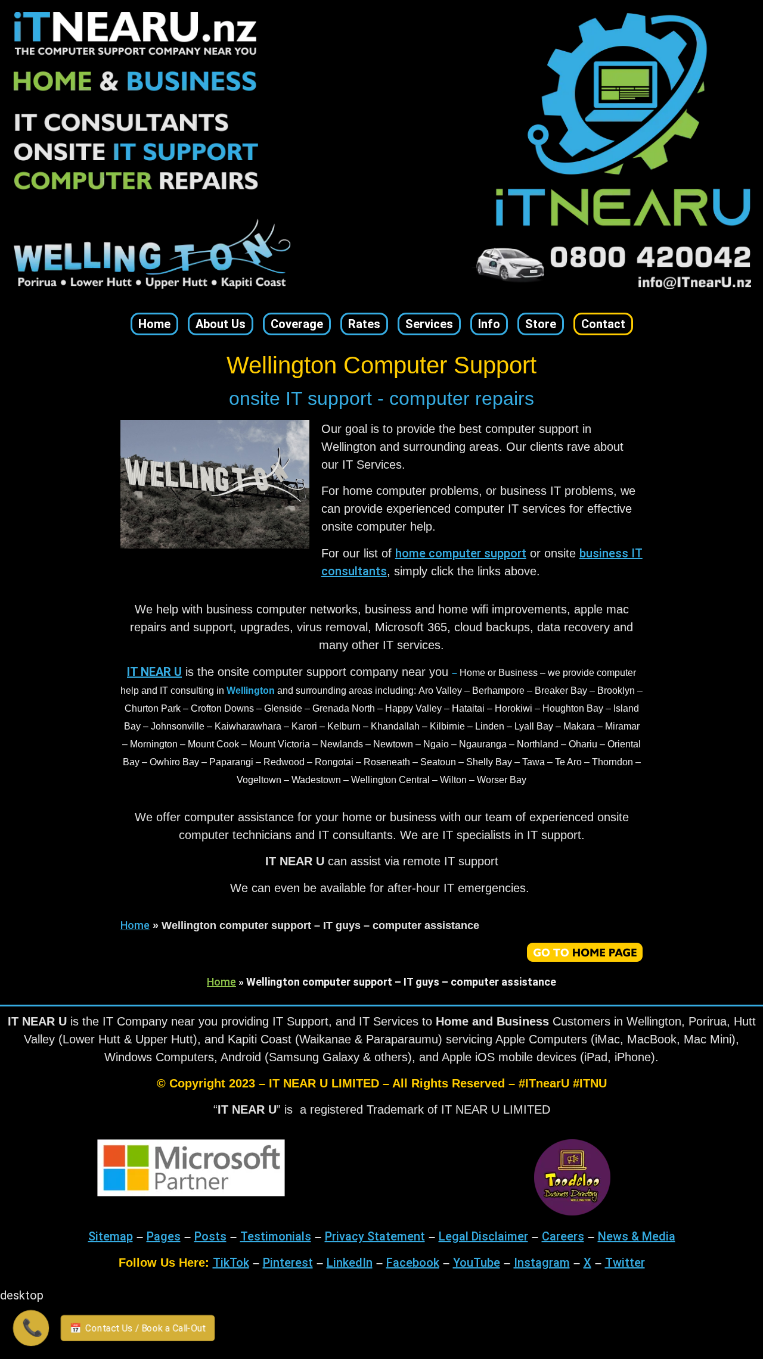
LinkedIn (350, 1262)
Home (135, 925)
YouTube (476, 1262)
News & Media (636, 1236)
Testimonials (275, 1236)
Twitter (625, 1262)
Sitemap (110, 1236)
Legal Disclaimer (483, 1236)
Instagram (542, 1262)
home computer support (460, 553)
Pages (164, 1236)
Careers (563, 1236)
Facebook (412, 1262)
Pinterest (288, 1262)
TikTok (231, 1262)
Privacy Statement (375, 1236)
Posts (210, 1236)
